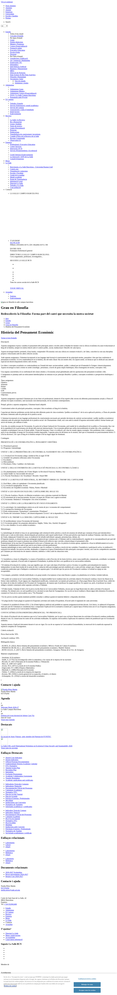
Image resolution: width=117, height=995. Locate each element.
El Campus (9, 99)
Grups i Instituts (15, 124)
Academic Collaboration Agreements (18, 776)
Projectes (13, 130)
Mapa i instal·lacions (12, 935)
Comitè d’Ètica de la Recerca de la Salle (24, 136)
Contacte (8, 190)
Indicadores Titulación (13, 786)
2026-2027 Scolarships (13, 872)
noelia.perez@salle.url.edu (10, 890)
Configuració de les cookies (87, 979)
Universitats (9, 14)
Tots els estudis (20, 81)
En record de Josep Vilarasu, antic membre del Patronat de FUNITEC (26, 737)
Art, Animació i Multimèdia (20, 60)
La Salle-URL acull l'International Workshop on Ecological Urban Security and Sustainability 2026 (36, 746)
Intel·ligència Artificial (18, 67)
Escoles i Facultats (16, 173)
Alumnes (8, 8)
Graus (12, 40)
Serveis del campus (17, 108)
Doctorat (13, 54)
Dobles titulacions (16, 42)
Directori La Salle (16, 183)
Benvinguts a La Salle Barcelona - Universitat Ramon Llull (31, 167)
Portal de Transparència (18, 179)
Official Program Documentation (17, 762)
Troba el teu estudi (16, 34)
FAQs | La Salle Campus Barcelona (23, 95)
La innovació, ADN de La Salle (21, 157)
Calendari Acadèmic (12, 817)
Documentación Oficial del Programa (18, 788)
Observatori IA (15, 140)
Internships (9, 772)
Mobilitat (8, 825)
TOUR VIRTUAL (17, 288)
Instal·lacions (15, 112)
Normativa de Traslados (14, 805)
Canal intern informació (14, 939)
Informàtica (14, 65)
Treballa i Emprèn (16, 103)
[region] (58, 984)
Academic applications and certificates (19, 780)
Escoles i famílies (11, 16)
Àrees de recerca (16, 126)
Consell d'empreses (17, 159)
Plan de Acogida (11, 796)
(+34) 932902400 (10, 904)
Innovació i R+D (16, 149)
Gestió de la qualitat (17, 175)
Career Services (15, 146)
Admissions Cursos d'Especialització (23, 93)
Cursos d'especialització (18, 46)
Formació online (16, 48)
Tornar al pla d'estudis (9, 338)
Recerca (8, 116)
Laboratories (10, 843)
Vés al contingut (7, 2)
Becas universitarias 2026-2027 (16, 874)
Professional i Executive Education (22, 144)
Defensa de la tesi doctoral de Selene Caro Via (17, 716)
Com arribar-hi (15, 187)
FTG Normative (11, 766)
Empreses (8, 12)
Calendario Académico (13, 790)
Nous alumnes (10, 6)
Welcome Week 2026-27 (10, 707)
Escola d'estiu (15, 52)
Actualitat (8, 292)
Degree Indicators (11, 760)
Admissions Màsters (17, 91)
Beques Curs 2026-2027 (14, 876)
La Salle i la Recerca (17, 120)
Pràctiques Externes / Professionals (18, 829)
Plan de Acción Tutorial (14, 794)
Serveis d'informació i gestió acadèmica (24, 106)
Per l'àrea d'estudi (16, 56)
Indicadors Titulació (12, 812)
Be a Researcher (16, 122)
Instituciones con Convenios (15, 802)
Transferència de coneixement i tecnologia (25, 134)
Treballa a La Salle (17, 185)
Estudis (8, 32)
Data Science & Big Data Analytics (23, 75)
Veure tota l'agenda (8, 720)
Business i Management (18, 69)
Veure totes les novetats (9, 748)
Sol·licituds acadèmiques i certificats (18, 833)
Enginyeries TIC (16, 63)
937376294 (5, 888)
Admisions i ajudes (21, 83)
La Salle (8, 163)
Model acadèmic (16, 177)
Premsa (8, 18)
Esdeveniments (15, 114)
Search (7, 22)
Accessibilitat (10, 937)
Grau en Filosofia (11, 325)
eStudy (8, 847)
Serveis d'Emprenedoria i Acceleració (23, 151)
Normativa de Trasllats (13, 831)
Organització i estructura (19, 171)
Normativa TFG (11, 792)
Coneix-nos (14, 169)
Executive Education (17, 50)
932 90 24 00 (15, 243)
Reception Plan (10, 770)
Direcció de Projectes (17, 73)
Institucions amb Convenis (15, 827)
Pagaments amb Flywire (18, 97)
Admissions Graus (16, 89)
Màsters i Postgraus (17, 44)
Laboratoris (9, 859)
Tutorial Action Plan (12, 768)
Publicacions (14, 132)
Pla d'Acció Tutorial (12, 819)
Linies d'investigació (17, 128)
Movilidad (9, 800)
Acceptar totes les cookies (87, 990)
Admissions (9, 85)
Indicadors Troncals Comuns (15, 810)
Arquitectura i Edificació (19, 58)
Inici (7, 319)
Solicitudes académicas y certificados (18, 807)
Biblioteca (9, 853)
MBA (12, 71)
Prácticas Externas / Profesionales (17, 798)
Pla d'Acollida (10, 823)
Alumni (8, 10)
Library (8, 845)
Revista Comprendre (17, 138)
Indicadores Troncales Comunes (17, 784)
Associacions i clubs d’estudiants (22, 110)
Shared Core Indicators (13, 758)
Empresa (8, 142)
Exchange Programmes (13, 774)
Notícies (13, 296)
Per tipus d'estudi (16, 38)
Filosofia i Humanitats (18, 77)
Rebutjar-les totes (87, 984)
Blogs (7, 161)
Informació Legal (16, 181)
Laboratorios (10, 851)
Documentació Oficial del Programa (18, 815)
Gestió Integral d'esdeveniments (21, 155)
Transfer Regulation (12, 778)
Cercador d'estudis (16, 36)
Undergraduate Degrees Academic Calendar (21, 764)
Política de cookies (10, 986)
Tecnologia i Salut (16, 79)
